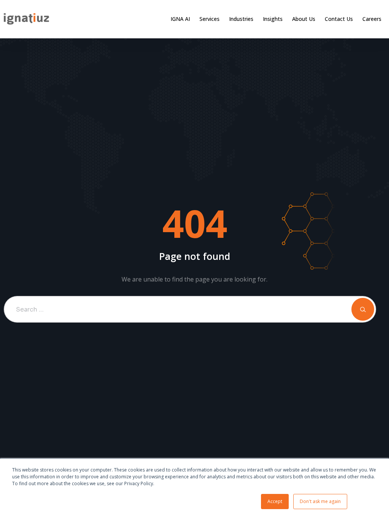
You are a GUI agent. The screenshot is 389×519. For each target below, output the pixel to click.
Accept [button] (274, 501)
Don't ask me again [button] (320, 501)
